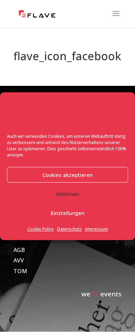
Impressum (96, 229)
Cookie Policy (40, 229)
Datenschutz (69, 229)
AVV (19, 260)
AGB (19, 250)
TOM (20, 271)
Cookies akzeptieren (67, 174)
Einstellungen (67, 212)
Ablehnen (67, 193)
